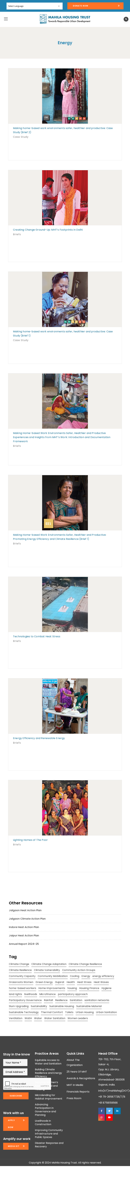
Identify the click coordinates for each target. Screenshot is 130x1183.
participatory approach (73, 994)
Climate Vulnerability (47, 970)
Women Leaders (78, 1018)
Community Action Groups (78, 970)
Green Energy (44, 982)
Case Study (21, 137)
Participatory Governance (25, 1000)
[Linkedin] (117, 1111)
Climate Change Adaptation (48, 964)
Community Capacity (22, 976)
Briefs (17, 234)
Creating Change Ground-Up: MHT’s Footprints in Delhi (48, 230)
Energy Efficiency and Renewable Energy (39, 738)
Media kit (13, 1146)
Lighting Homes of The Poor (30, 840)
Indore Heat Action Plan (24, 927)
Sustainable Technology (24, 1012)
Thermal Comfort (52, 1012)
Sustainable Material (89, 1006)
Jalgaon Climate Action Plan (27, 919)
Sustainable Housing (61, 1006)
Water (38, 1018)
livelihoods (30, 994)
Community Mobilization (53, 976)
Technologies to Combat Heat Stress (36, 636)
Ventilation (15, 1018)
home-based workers (22, 988)
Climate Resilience (20, 970)
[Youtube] (109, 1117)
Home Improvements (51, 988)
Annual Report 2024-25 (24, 944)
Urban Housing (85, 1012)
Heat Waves (101, 982)
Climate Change (19, 964)
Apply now (11, 1124)
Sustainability (39, 1006)
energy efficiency (103, 976)
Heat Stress (84, 982)
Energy (85, 976)
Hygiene (106, 988)
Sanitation (76, 1000)
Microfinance (47, 994)
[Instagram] (101, 1117)
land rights (15, 994)
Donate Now (80, 5)
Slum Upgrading (19, 1006)
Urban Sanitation (106, 1012)
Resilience (61, 1000)
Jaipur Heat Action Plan (24, 935)
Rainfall (48, 1000)
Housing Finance (89, 988)
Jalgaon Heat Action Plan (25, 910)
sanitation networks (96, 1000)
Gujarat (59, 982)
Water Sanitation (54, 1018)
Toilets (69, 1012)
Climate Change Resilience (85, 964)
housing (72, 988)
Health (71, 982)
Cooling (74, 976)
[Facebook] (101, 1111)
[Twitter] (109, 1111)
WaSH (28, 1018)
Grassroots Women (21, 982)
